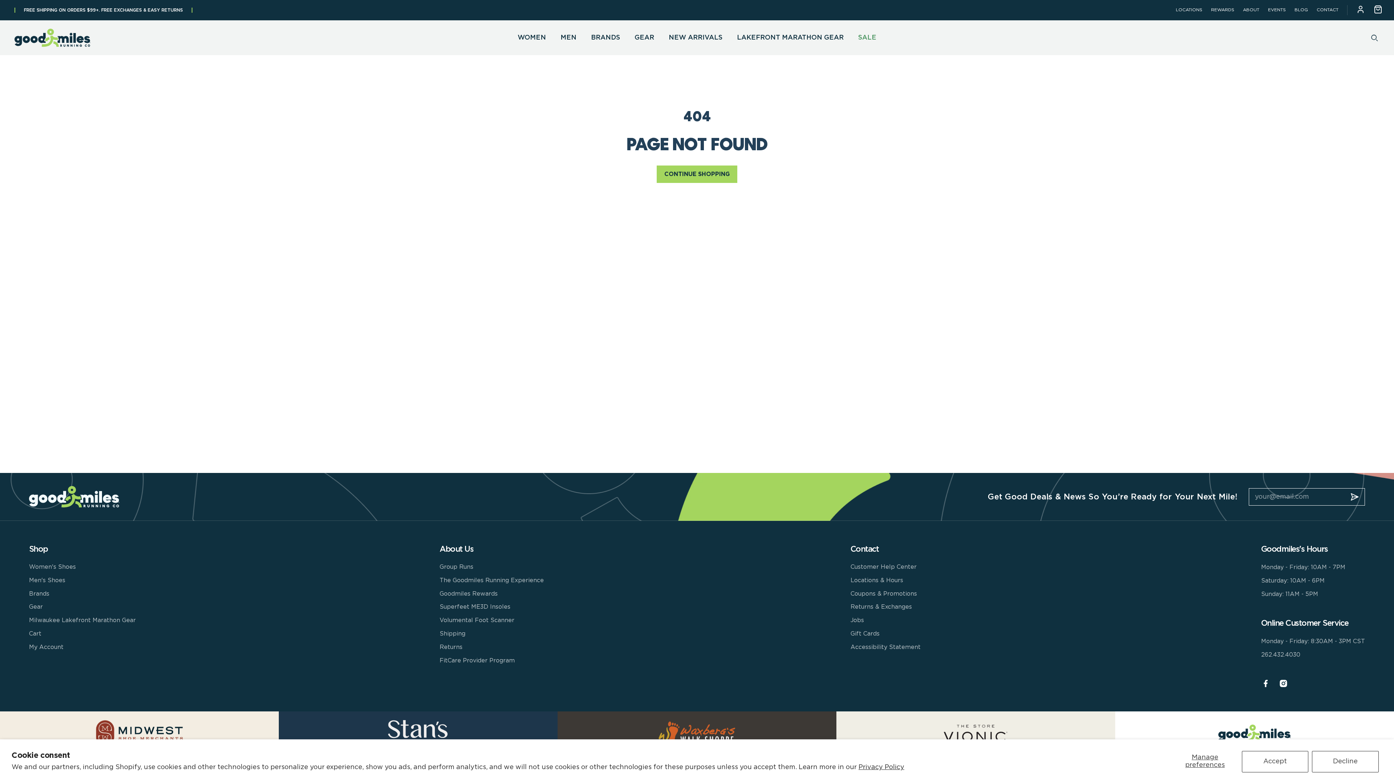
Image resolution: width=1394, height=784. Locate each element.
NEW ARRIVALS (695, 37)
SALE (867, 37)
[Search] (1374, 38)
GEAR (644, 37)
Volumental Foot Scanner (477, 620)
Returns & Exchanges (881, 607)
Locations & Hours (877, 580)
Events (1277, 10)
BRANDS (605, 37)
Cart (35, 634)
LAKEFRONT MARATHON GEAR (790, 37)
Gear (36, 607)
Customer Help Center (884, 567)
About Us (456, 549)
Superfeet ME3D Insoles (475, 607)
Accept (1275, 761)
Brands (39, 594)
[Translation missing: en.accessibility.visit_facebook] (1265, 683)
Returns (451, 647)
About (1251, 10)
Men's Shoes (47, 580)
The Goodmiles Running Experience (492, 580)
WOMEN (532, 37)
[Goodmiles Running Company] (53, 38)
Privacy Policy (881, 767)
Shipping (452, 634)
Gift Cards (865, 634)
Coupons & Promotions (884, 594)
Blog (1301, 10)
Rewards (1222, 10)
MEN (568, 37)
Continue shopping (697, 174)
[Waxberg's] (697, 733)
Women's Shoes (52, 567)
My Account (46, 647)
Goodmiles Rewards (469, 594)
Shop (38, 549)
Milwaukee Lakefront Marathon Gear (82, 620)
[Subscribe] (1355, 497)
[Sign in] (1360, 10)
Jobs (857, 620)
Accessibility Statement (886, 647)
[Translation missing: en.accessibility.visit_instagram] (1283, 683)
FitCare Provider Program (477, 660)
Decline (1345, 761)
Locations (1189, 10)
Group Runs (456, 567)
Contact (1327, 10)
